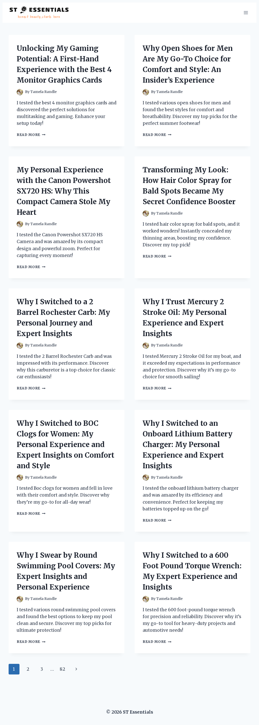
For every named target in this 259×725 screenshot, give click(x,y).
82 (62, 669)
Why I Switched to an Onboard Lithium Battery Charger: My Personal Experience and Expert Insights (187, 444)
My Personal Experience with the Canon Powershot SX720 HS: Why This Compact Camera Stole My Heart (64, 191)
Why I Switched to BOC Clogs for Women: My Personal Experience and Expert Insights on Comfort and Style (65, 444)
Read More (31, 135)
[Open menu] (245, 12)
